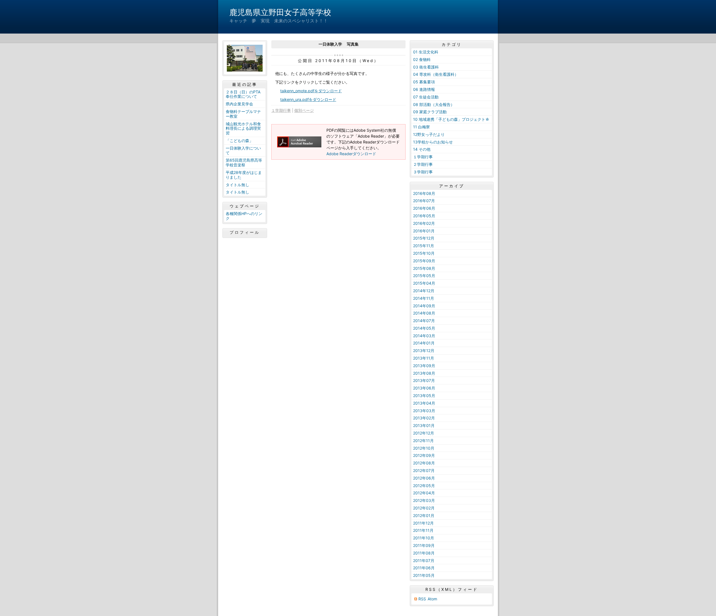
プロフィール (245, 232)
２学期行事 (423, 164)
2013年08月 (424, 373)
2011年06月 (424, 567)
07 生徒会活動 (426, 97)
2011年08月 (424, 553)
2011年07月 (423, 560)
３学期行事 (423, 171)
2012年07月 (424, 470)
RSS (422, 598)
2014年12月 (423, 290)
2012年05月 (424, 485)
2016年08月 (424, 193)
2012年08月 (424, 463)
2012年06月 (424, 478)
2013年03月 (424, 410)
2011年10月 (423, 537)
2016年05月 (424, 215)
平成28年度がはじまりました (244, 175)
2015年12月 (423, 238)
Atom (432, 598)
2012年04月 (424, 492)
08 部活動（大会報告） (433, 104)
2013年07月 (424, 380)
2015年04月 (424, 283)
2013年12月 (423, 350)
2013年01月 (424, 425)
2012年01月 (423, 515)
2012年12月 (423, 433)
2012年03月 (424, 500)
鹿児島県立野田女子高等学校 (280, 12)
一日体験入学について (243, 150)
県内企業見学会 (239, 104)
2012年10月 (423, 448)
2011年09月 (424, 545)
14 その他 (421, 149)
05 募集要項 (424, 81)
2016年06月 (424, 208)
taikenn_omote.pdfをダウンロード (311, 90)
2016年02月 (424, 223)
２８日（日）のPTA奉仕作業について (243, 94)
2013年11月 (423, 358)
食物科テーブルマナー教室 (243, 114)
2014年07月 (424, 320)
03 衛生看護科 (426, 67)
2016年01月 (424, 230)
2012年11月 (423, 440)
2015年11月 (423, 245)
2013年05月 (424, 395)
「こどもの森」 (239, 140)
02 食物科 (422, 59)
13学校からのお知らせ (433, 142)
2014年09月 (424, 305)
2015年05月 (424, 275)
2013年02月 (424, 418)
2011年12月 (423, 523)
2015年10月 (424, 253)
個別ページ (304, 110)
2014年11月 (423, 298)
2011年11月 (423, 530)
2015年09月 (424, 260)
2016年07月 (424, 200)
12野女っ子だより (429, 134)
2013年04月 (424, 403)
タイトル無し (237, 184)
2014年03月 (424, 335)
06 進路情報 (424, 89)
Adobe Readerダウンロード (351, 153)
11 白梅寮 (421, 126)
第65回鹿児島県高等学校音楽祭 (244, 162)
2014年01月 (424, 343)
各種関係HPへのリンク (244, 216)
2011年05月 (424, 575)
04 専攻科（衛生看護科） (435, 74)
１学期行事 (281, 110)
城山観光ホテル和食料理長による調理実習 (243, 128)
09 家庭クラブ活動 (430, 111)
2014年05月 (424, 328)
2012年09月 (424, 455)
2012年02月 (424, 508)
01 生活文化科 (425, 51)
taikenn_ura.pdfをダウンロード (308, 99)
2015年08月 (424, 268)
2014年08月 (424, 313)
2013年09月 (424, 365)
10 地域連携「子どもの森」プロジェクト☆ (451, 119)
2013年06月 (424, 388)
